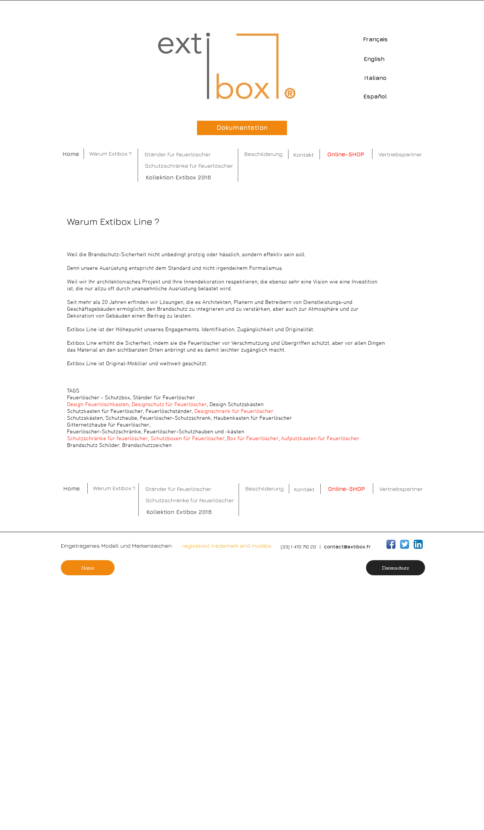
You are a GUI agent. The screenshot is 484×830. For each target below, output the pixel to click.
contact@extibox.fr (347, 546)
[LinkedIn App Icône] (418, 544)
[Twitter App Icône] (404, 544)
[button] (395, 567)
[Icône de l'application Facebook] (391, 544)
